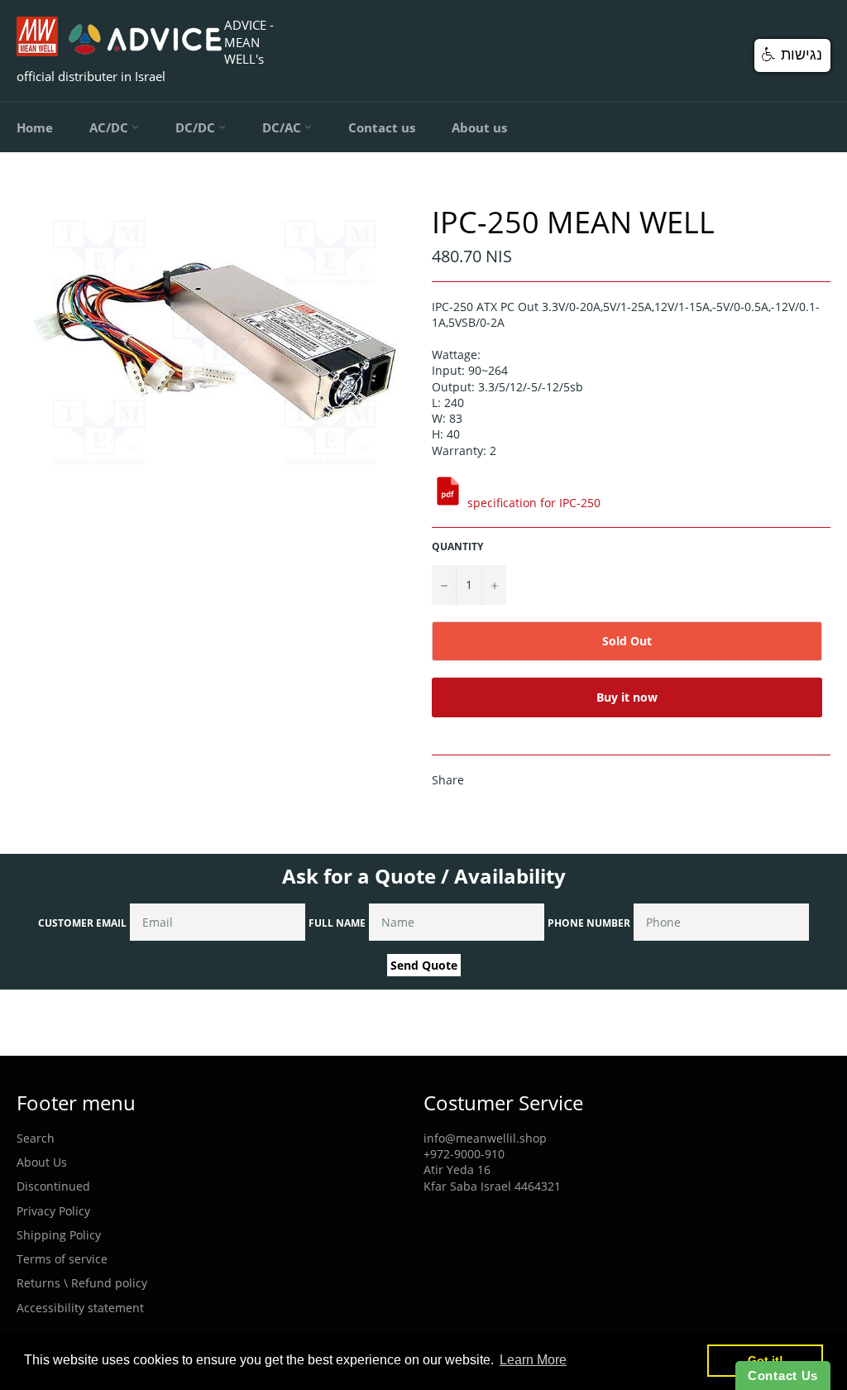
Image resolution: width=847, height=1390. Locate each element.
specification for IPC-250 (534, 502)
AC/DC (110, 127)
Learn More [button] (533, 1360)
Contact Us (783, 1375)
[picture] (448, 502)
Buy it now (627, 697)
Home (35, 127)
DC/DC (196, 127)
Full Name (337, 923)
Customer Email (82, 923)
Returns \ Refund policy (82, 1283)
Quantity (457, 547)
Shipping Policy (59, 1235)
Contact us (381, 127)
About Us (42, 1162)
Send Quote (423, 965)
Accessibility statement (80, 1308)
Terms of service (62, 1259)
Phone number (589, 923)
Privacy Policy (53, 1211)
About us (479, 127)
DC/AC (283, 127)
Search (36, 1138)
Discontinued (53, 1186)
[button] (792, 55)
